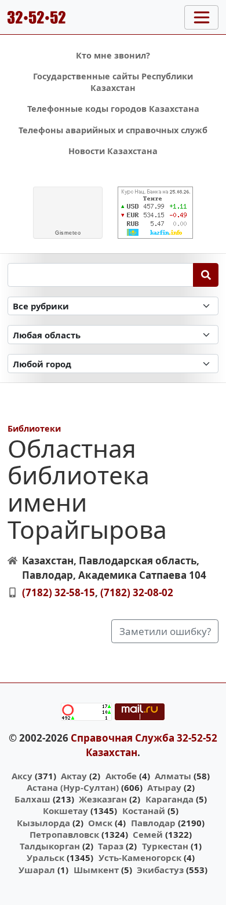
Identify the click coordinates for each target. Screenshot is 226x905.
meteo (68, 233)
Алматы (173, 776)
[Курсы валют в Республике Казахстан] (155, 213)
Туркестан (165, 846)
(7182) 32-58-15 (58, 592)
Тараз (110, 846)
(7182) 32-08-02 (136, 592)
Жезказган (103, 799)
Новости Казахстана (113, 150)
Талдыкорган (50, 846)
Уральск (45, 857)
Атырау (164, 787)
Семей (148, 834)
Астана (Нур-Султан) (73, 787)
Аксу (22, 776)
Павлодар (153, 823)
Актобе (121, 776)
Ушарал (37, 869)
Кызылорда (43, 823)
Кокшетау (65, 810)
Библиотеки (34, 428)
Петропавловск (64, 834)
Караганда (169, 799)
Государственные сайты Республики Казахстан (113, 82)
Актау (74, 776)
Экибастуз (160, 869)
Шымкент (96, 869)
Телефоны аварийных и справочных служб (113, 130)
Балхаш (32, 799)
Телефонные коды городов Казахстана (113, 108)
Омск (100, 823)
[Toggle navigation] (201, 17)
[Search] (206, 274)
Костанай (143, 810)
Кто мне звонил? (113, 55)
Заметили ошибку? (165, 631)
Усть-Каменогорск (140, 857)
